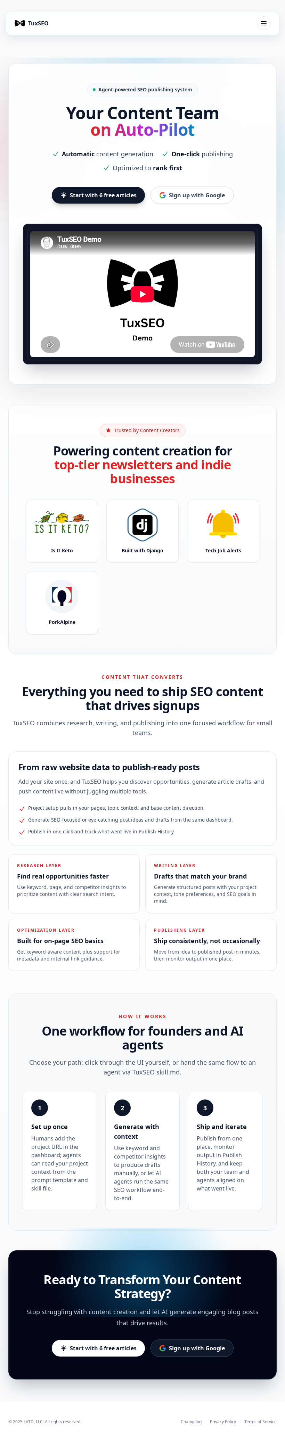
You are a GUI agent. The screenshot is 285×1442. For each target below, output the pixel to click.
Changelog (191, 1422)
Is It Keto (62, 550)
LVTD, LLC (33, 1422)
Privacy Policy (223, 1422)
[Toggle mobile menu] (264, 23)
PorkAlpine (62, 622)
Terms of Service (260, 1422)
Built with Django (142, 550)
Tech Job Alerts (223, 550)
